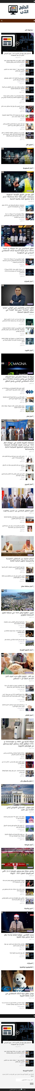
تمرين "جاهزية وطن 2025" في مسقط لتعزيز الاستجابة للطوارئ (18, 613)
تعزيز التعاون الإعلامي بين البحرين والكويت (18, 510)
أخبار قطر (22, 90)
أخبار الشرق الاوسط (21, 81)
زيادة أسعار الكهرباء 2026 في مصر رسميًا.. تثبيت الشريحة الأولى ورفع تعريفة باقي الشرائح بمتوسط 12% (13, 696)
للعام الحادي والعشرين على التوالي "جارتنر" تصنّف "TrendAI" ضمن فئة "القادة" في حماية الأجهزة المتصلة (18, 310)
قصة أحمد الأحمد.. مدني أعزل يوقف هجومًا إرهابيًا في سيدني (13, 771)
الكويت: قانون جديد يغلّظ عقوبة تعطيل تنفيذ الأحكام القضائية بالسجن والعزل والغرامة (14, 61)
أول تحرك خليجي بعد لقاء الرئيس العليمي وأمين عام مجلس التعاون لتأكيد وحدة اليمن (13, 124)
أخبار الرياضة (22, 109)
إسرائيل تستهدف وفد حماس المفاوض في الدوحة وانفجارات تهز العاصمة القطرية (13, 88)
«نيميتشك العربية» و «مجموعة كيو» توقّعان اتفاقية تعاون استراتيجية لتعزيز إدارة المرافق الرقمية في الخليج (13, 340)
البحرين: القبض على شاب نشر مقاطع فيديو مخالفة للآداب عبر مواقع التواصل (13, 577)
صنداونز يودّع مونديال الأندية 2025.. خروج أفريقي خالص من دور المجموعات (17, 54)
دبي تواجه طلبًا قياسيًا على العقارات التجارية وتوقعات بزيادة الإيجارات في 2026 (14, 835)
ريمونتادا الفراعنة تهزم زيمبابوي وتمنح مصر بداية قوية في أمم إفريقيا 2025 (13, 881)
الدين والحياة (28, 908)
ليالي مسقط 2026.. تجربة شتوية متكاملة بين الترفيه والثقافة (14, 631)
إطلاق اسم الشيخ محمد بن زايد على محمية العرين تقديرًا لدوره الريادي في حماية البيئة (13, 526)
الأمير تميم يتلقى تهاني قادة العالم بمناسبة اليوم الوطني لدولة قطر (13, 475)
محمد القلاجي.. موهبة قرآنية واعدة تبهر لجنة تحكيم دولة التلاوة (19, 936)
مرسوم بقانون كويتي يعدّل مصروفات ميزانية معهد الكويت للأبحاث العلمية (12, 406)
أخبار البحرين (29, 484)
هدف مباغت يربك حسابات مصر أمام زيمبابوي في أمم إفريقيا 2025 (13, 890)
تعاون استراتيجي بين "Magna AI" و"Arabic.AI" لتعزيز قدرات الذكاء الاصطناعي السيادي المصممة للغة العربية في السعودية (13, 260)
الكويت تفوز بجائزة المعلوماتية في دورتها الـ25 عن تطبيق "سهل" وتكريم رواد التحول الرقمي (13, 389)
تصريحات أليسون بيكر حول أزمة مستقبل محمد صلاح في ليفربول (12, 107)
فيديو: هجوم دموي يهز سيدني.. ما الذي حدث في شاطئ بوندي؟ (13, 762)
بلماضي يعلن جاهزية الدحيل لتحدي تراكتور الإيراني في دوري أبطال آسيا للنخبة (13, 899)
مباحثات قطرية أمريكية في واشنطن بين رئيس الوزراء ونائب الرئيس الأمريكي (14, 754)
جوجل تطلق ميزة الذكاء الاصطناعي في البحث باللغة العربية (19, 994)
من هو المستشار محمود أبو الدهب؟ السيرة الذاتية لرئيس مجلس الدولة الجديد (13, 705)
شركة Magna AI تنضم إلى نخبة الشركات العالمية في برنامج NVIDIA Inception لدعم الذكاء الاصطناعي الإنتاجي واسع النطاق (18, 379)
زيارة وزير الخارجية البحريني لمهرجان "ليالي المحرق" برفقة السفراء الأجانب (13, 568)
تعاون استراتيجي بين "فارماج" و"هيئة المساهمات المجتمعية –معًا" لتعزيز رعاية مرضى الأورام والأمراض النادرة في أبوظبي (18, 158)
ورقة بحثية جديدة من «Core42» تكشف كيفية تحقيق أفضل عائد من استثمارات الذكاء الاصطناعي (13, 320)
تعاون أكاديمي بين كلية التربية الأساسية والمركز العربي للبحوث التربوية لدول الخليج (13, 398)
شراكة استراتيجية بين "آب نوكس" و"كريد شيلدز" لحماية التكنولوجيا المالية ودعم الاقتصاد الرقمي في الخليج (12, 97)
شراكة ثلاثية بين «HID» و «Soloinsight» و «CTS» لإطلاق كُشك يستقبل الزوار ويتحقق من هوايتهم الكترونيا (18, 743)
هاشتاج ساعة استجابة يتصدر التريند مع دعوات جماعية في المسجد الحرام (14, 945)
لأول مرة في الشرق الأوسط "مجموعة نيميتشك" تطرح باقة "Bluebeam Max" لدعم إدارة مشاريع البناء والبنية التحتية (18, 196)
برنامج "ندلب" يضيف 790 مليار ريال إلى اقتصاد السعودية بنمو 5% (14, 817)
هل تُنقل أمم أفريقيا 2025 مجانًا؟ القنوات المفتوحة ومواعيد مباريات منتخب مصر (13, 116)
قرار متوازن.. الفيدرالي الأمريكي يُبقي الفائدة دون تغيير (20, 808)
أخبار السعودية (28, 168)
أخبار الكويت (22, 64)
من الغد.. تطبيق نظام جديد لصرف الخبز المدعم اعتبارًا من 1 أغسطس (20, 677)
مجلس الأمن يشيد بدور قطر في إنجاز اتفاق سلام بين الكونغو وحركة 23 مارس (13, 457)
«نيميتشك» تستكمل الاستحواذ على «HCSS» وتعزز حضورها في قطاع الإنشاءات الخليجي (13, 206)
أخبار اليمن (22, 127)
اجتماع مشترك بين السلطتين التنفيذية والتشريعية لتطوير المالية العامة (20, 559)
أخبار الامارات (22, 137)
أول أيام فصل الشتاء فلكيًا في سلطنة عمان (14, 640)
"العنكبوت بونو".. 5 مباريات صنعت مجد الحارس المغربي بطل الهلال (14, 70)
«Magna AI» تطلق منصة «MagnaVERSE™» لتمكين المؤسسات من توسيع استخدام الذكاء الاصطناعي (14, 271)
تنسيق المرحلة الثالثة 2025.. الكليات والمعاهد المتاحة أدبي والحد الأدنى (14, 79)
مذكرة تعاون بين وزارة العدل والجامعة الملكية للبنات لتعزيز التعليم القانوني (14, 518)
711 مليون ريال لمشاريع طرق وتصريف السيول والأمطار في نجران (14, 826)
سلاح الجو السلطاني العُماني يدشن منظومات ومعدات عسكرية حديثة (14, 623)
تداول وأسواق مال (26, 781)
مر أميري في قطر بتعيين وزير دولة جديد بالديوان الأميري (13, 466)
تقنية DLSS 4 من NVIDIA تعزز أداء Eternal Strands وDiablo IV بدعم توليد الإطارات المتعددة (13, 1003)
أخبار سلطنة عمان (27, 586)
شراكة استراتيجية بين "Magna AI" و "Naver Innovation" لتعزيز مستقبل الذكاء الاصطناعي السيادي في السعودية (14, 215)
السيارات (30, 963)
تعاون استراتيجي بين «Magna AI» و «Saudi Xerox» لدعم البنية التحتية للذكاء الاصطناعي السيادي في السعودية (18, 250)
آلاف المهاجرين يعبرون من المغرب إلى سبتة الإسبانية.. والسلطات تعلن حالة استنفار (14, 686)
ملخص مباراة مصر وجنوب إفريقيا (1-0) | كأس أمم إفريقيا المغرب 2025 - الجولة (18, 872)
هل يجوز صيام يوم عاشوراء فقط (17, 953)
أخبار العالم (29, 715)
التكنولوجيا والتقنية (26, 967)
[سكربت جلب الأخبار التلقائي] (16, 1090)
